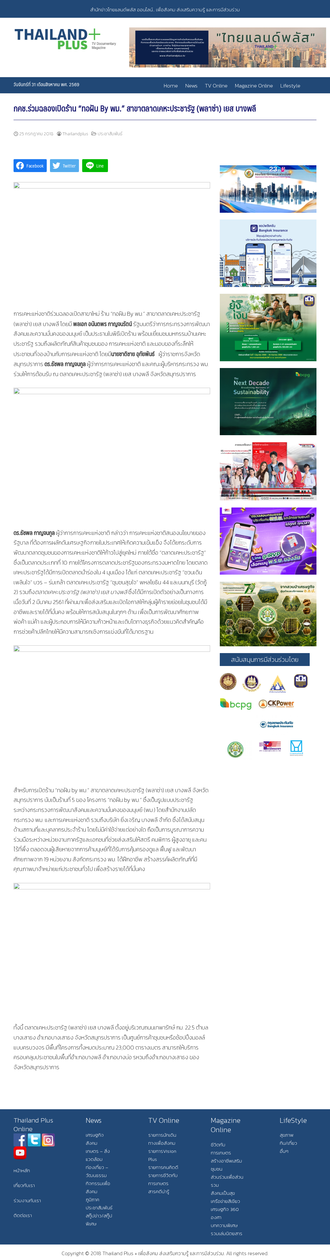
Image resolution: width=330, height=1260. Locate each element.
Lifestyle (290, 85)
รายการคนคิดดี (163, 1167)
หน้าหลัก (22, 1170)
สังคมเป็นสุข (223, 1193)
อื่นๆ (284, 1151)
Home (171, 85)
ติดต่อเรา (23, 1215)
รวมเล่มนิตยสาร (226, 1233)
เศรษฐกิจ (95, 1135)
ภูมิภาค (92, 1199)
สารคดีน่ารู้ (158, 1191)
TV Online (216, 85)
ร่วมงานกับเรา (27, 1200)
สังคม (91, 1143)
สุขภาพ (287, 1135)
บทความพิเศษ (224, 1225)
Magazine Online (254, 85)
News (191, 85)
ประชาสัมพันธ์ (110, 133)
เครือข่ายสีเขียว (225, 1201)
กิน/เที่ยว (288, 1143)
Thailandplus (75, 133)
